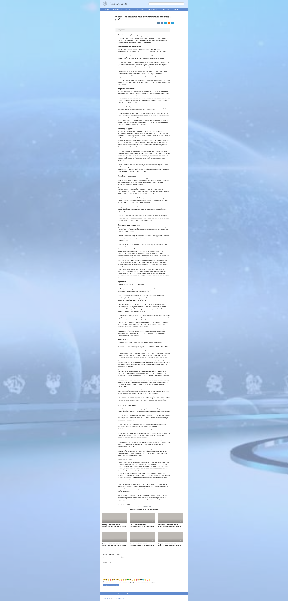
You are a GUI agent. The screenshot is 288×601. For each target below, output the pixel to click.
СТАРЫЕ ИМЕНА (152, 9)
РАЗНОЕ (176, 9)
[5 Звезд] (121, 504)
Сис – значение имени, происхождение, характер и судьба (142, 525)
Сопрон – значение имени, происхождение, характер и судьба (170, 544)
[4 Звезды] (120, 504)
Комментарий (107, 562)
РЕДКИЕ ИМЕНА (165, 9)
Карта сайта (106, 598)
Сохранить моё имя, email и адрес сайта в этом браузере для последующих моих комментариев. (130, 582)
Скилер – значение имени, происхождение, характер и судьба (114, 525)
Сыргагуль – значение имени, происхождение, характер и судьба (170, 525)
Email (122, 557)
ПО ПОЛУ (107, 9)
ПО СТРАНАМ (140, 9)
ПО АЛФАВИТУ (117, 9)
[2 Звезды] (119, 504)
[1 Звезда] (118, 504)
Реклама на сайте (120, 598)
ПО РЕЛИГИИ (129, 9)
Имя (104, 557)
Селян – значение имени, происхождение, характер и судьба (142, 544)
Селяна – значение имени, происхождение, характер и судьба (114, 544)
